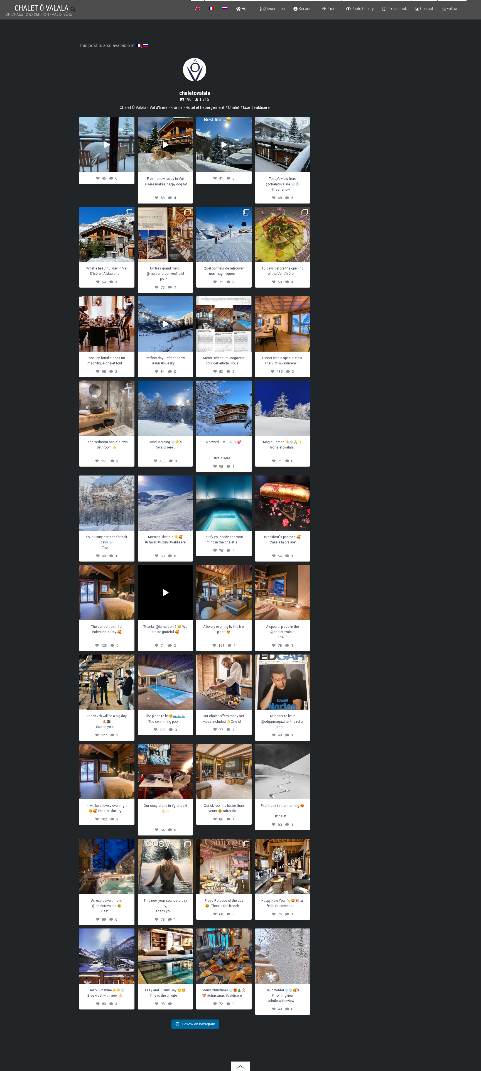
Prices (331, 8)
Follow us (454, 8)
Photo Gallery (362, 8)
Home (246, 8)
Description (274, 8)
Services (305, 8)
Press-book (397, 8)
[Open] (106, 145)
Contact (426, 8)
